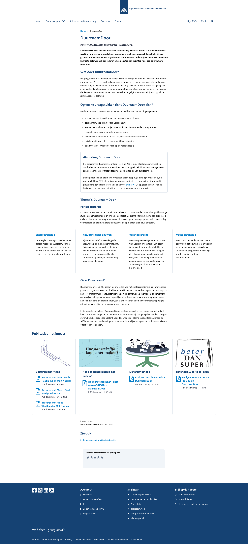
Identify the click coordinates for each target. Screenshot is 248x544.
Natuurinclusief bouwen (97, 235)
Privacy (68, 539)
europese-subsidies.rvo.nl (143, 513)
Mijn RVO (192, 21)
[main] (124, 254)
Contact (119, 21)
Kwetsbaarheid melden (117, 539)
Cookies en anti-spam (52, 539)
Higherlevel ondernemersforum (193, 504)
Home (37, 21)
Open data (136, 504)
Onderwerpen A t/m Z (141, 494)
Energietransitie (45, 235)
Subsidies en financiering (82, 21)
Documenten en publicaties (144, 499)
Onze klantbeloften (92, 499)
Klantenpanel (137, 518)
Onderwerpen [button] (53, 21)
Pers (85, 504)
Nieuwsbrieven (185, 499)
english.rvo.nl (89, 513)
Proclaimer (99, 539)
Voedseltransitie (186, 235)
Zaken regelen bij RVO (93, 508)
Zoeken (205, 21)
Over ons (105, 21)
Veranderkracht (138, 235)
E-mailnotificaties (187, 494)
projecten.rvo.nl (138, 508)
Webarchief (136, 539)
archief (129, 184)
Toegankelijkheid (82, 539)
